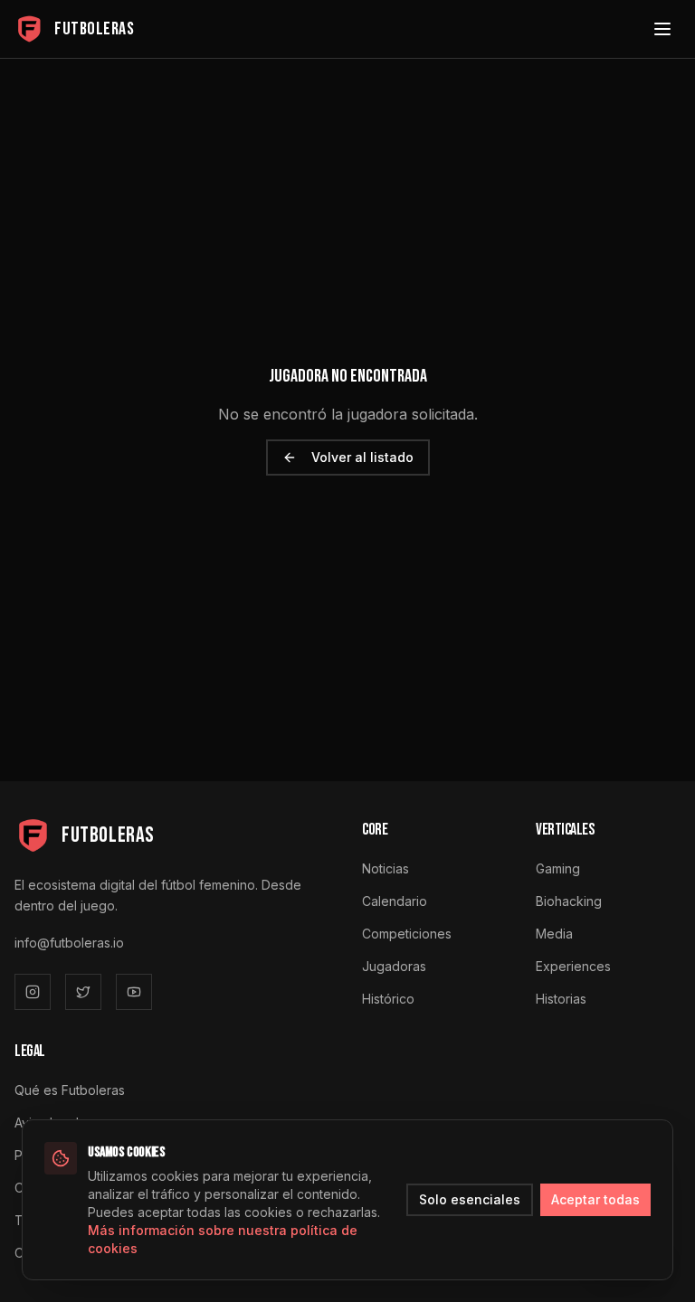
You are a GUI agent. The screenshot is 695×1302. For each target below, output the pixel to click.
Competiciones (407, 933)
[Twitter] (83, 992)
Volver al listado (362, 457)
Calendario (394, 901)
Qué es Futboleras (69, 1090)
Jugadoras (394, 966)
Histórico (388, 998)
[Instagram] (32, 992)
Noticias (385, 868)
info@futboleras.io (69, 942)
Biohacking (569, 901)
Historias (561, 998)
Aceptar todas (595, 1199)
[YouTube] (134, 992)
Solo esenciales (469, 1199)
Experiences (573, 966)
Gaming (558, 868)
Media (554, 933)
